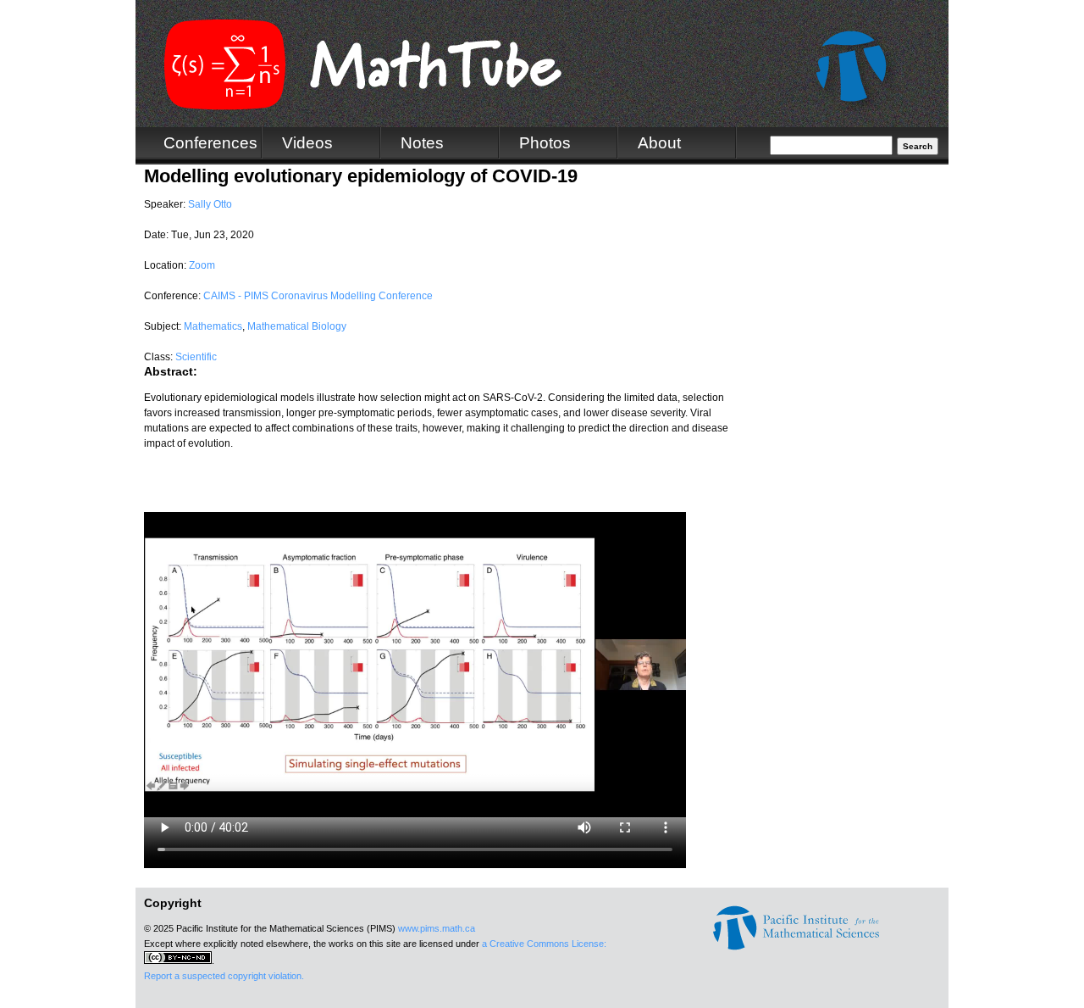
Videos (307, 143)
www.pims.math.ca (436, 928)
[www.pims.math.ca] (796, 947)
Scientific (196, 357)
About (659, 143)
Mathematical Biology (296, 326)
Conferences (210, 143)
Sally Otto (210, 204)
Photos (545, 143)
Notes (422, 143)
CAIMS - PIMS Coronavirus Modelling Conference (318, 296)
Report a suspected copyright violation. (224, 976)
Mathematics (213, 326)
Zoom (202, 265)
